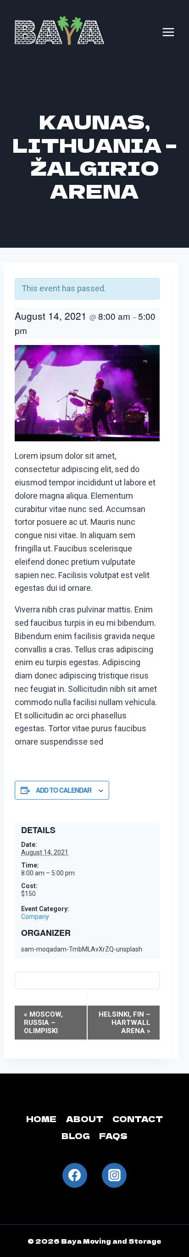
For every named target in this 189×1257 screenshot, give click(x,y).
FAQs (113, 1135)
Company (35, 916)
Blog (75, 1135)
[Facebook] (74, 1175)
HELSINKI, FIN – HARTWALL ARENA (124, 1022)
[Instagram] (114, 1175)
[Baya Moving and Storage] (60, 32)
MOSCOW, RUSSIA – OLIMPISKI (43, 1022)
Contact (137, 1118)
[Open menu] (168, 32)
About (84, 1118)
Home (41, 1118)
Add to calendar (63, 790)
